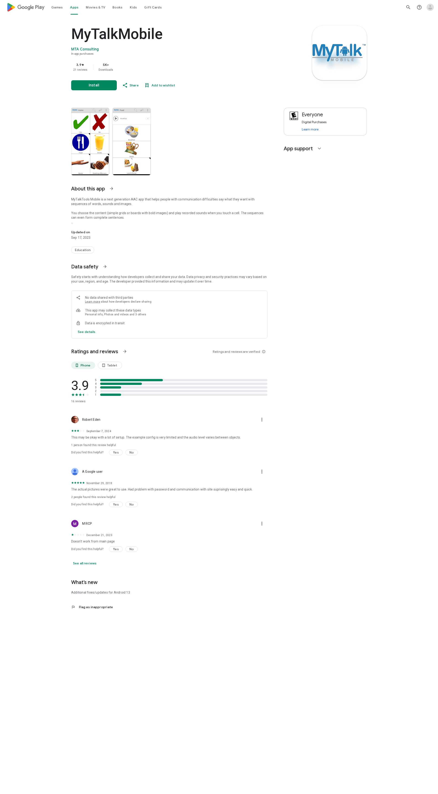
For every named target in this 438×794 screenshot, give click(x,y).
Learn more (92, 301)
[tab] (57, 7)
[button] (90, 141)
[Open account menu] (430, 7)
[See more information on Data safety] (104, 266)
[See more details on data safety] (86, 331)
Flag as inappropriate (92, 607)
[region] (162, 67)
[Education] (82, 250)
